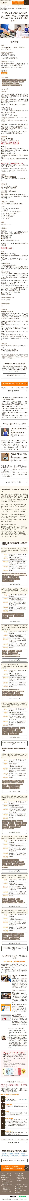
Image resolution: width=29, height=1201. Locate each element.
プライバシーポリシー (22, 1190)
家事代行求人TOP (13, 391)
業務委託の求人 (6, 1177)
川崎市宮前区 (14, 1155)
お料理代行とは (20, 1177)
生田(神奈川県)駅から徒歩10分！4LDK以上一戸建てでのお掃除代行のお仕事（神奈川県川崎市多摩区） (14, 704)
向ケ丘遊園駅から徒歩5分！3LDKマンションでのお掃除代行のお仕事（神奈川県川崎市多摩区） (14, 797)
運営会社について (21, 1188)
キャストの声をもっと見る (13, 482)
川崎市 (1, 7)
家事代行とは (20, 1173)
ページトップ (26, 1168)
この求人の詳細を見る (14, 584)
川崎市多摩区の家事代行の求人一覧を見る (13, 948)
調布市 (11, 1153)
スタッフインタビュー (7, 1181)
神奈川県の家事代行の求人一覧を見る (13, 1160)
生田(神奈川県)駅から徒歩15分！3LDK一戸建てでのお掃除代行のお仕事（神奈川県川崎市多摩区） (14, 550)
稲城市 (23, 1153)
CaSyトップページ (6, 1173)
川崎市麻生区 (24, 1155)
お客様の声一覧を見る (13, 375)
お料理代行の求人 (7, 1191)
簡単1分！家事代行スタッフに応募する (14, 383)
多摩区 (5, 7)
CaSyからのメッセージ (7, 1179)
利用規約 (19, 1192)
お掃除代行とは (20, 1175)
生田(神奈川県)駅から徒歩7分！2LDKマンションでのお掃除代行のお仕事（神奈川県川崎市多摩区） (14, 590)
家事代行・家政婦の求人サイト (6, 0)
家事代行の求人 (6, 1188)
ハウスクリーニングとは (22, 1178)
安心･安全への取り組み (22, 1184)
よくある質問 (5, 1183)
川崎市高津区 (5, 1155)
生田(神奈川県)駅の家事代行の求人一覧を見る (13, 743)
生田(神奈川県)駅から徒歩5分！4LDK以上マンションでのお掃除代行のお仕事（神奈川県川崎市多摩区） (14, 627)
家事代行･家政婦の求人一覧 (7, 1185)
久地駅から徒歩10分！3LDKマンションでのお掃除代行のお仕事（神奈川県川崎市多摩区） (14, 755)
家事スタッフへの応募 (22, 1186)
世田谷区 (5, 1153)
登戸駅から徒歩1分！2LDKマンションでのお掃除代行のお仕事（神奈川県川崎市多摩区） (14, 837)
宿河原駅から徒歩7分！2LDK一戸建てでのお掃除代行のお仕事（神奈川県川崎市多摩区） (14, 876)
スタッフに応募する (18, 2)
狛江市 (17, 1153)
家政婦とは (19, 1180)
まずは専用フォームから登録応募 (12, 1167)
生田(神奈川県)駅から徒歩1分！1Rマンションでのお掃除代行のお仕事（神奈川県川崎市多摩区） (14, 666)
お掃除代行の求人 (7, 1189)
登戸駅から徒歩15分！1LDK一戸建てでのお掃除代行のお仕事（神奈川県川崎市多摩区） (14, 911)
